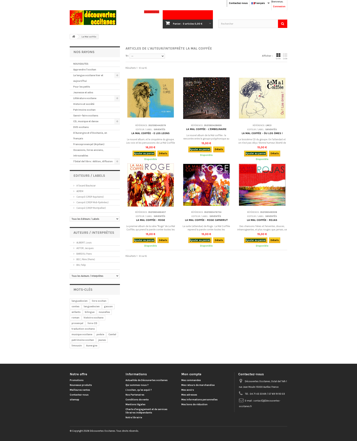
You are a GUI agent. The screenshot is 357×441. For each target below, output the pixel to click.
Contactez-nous (238, 3)
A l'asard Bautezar (86, 185)
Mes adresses (189, 394)
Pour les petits (81, 86)
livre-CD (92, 323)
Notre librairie (134, 417)
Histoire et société (83, 104)
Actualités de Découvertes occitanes (147, 380)
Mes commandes (191, 380)
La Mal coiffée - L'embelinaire (206, 129)
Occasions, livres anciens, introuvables (88, 153)
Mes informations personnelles (199, 399)
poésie (100, 334)
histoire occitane (93, 317)
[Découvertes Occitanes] (104, 17)
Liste (285, 58)
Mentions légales (135, 404)
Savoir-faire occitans (85, 115)
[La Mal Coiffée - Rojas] (262, 185)
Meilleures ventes (80, 389)
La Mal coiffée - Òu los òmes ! (262, 133)
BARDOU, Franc (84, 253)
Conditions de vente (137, 399)
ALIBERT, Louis (84, 242)
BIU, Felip (81, 265)
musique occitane (82, 334)
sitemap (74, 399)
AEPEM (79, 191)
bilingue (89, 312)
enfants (76, 312)
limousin (77, 345)
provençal (77, 323)
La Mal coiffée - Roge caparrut (206, 220)
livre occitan (99, 300)
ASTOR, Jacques (85, 248)
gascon (108, 306)
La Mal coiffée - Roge (150, 220)
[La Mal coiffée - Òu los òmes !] (262, 98)
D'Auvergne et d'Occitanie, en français (90, 135)
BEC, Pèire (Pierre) (85, 259)
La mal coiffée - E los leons (150, 133)
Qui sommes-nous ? (137, 385)
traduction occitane (83, 328)
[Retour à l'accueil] (73, 36)
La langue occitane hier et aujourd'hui (88, 78)
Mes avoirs (187, 389)
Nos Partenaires (135, 394)
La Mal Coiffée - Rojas (262, 220)
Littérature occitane (84, 98)
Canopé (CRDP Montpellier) (91, 208)
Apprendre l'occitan (84, 69)
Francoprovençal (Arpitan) (88, 144)
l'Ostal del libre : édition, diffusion (93, 161)
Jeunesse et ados (83, 92)
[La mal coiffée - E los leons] (151, 98)
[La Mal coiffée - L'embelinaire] (206, 98)
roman (75, 317)
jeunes (102, 340)
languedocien (80, 300)
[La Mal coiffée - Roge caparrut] (206, 185)
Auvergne (91, 345)
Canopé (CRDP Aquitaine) (90, 196)
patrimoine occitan (83, 340)
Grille (278, 58)
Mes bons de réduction (194, 404)
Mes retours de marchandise (198, 385)
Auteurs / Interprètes (93, 233)
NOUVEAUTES (80, 63)
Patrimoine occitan (84, 109)
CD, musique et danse (85, 121)
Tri (127, 55)
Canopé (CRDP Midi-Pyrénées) (92, 202)
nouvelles (104, 312)
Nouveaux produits (81, 385)
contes (75, 306)
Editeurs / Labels (89, 176)
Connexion (279, 6)
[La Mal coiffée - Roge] (151, 185)
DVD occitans (81, 127)
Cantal (112, 334)
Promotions (76, 380)
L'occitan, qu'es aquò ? (139, 389)
